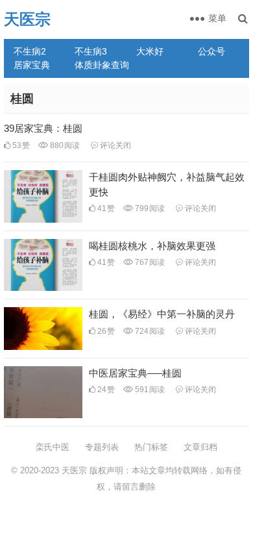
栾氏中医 (52, 447)
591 (149, 389)
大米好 (149, 51)
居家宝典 (32, 65)
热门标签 (151, 447)
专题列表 (102, 447)
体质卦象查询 (100, 65)
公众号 (211, 51)
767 (149, 262)
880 (64, 145)
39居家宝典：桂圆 (43, 128)
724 (149, 331)
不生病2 (30, 51)
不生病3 (91, 51)
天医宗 (27, 19)
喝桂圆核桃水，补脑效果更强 (152, 245)
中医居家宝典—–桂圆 (135, 373)
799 (149, 208)
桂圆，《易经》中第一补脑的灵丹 (162, 313)
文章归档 (200, 447)
